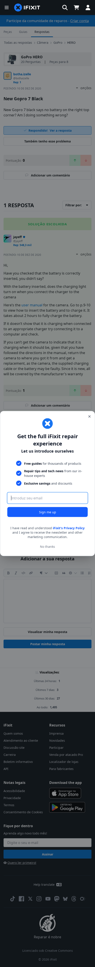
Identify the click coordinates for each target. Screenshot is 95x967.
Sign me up (47, 512)
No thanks (47, 546)
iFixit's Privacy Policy (69, 528)
